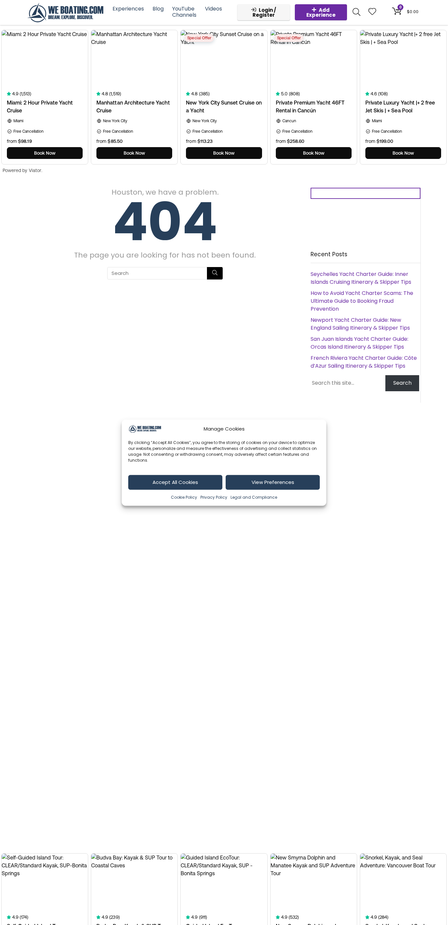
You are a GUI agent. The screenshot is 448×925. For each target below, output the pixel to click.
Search (402, 383)
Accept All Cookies (175, 481)
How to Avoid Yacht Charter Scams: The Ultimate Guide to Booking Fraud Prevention (362, 301)
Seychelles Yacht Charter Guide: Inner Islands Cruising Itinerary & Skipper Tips (361, 278)
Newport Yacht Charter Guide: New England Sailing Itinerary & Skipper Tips (360, 324)
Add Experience (321, 12)
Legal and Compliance (254, 497)
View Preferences (273, 481)
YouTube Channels (184, 12)
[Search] (215, 273)
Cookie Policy (184, 497)
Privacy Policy (213, 497)
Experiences (128, 8)
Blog (158, 8)
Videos (213, 8)
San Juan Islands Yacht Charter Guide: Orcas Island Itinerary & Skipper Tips (359, 343)
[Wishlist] (372, 12)
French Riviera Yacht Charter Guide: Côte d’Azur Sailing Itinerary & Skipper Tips (364, 362)
